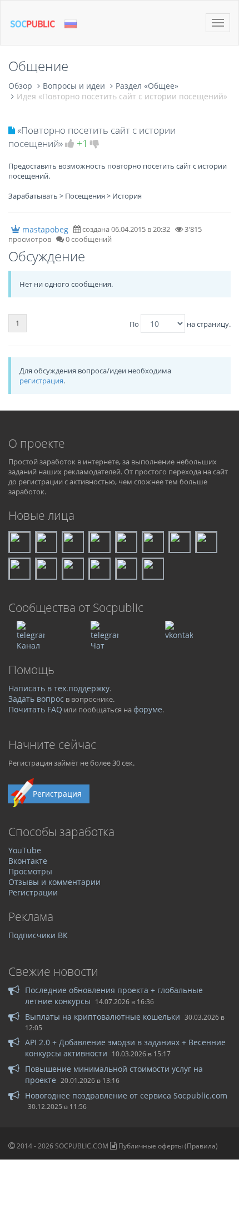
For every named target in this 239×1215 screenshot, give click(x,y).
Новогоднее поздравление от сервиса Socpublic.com (126, 1095)
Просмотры (30, 871)
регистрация (41, 381)
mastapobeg (45, 229)
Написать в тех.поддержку (58, 688)
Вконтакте (27, 860)
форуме (147, 709)
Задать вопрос (36, 698)
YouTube (24, 850)
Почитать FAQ (35, 709)
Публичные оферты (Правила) (168, 1146)
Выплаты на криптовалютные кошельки (102, 1016)
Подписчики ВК (38, 935)
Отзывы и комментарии (54, 882)
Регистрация (57, 793)
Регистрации (33, 892)
